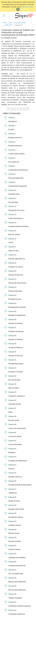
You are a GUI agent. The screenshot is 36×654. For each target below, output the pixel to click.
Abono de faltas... (14, 388)
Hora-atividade (13, 202)
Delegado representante (16, 509)
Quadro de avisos (14, 501)
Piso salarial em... (14, 162)
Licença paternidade (15, 444)
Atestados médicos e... (15, 477)
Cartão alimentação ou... (16, 218)
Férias (10, 412)
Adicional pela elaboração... (17, 590)
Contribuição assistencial (16, 614)
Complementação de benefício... (18, 226)
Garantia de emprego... (15, 323)
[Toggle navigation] (3, 15)
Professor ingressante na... (17, 259)
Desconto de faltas (14, 380)
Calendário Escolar (14, 404)
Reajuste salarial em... (15, 137)
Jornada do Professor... (15, 347)
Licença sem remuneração (17, 428)
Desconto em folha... (15, 541)
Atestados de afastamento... (17, 315)
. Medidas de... (13, 493)
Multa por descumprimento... (17, 581)
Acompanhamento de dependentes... (20, 485)
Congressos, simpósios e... (17, 396)
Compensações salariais (16, 153)
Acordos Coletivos (14, 549)
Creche (10, 242)
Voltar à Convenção (11, 113)
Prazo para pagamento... (16, 178)
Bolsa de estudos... (14, 234)
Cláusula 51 (13, 109)
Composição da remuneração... (18, 170)
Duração (11, 129)
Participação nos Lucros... (16, 210)
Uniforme (11, 468)
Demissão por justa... (15, 299)
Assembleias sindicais (15, 517)
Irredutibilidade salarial (15, 363)
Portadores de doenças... (16, 331)
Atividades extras (14, 194)
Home (5, 23)
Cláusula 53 (23, 109)
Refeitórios (11, 452)
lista (10, 23)
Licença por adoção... (15, 436)
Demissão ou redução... (16, 372)
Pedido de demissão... (15, 291)
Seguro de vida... (13, 250)
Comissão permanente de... (17, 565)
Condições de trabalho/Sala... (18, 460)
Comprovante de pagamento (17, 186)
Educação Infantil (19, 23)
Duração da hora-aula (15, 355)
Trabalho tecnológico (15, 598)
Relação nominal (13, 533)
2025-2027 (8, 25)
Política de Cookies (27, 7)
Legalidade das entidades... (17, 557)
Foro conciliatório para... (16, 573)
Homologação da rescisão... (17, 307)
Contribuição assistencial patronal (19, 606)
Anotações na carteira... (16, 267)
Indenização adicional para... (17, 283)
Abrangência (12, 121)
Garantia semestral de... (16, 275)
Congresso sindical (14, 525)
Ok (18, 9)
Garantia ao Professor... (16, 339)
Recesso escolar (13, 420)
